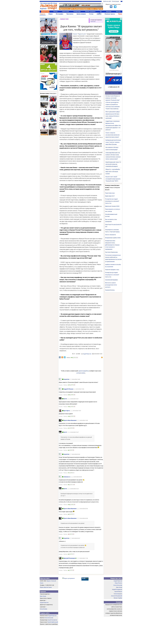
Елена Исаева (43, 609)
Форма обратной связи (46, 587)
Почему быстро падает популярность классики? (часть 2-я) (112, 274)
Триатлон (118, 11)
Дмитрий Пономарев (69, 558)
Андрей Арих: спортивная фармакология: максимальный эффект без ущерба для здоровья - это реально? (113, 125)
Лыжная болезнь (110, 290)
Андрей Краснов (87, 353)
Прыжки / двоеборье (90, 11)
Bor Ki (65, 398)
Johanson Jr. (67, 476)
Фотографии (59, 14)
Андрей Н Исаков (68, 389)
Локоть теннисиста (110, 234)
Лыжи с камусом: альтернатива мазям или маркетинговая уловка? (112, 135)
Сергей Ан (66, 379)
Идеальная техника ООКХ (112, 206)
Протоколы (69, 14)
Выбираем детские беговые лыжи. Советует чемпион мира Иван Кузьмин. (113, 142)
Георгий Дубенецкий (52, 622)
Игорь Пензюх (118, 583)
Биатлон (55, 11)
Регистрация (115, 1)
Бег (101, 11)
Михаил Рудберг (118, 598)
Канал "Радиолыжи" (79, 34)
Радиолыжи (93, 21)
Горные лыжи (65, 11)
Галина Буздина (118, 593)
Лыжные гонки (45, 11)
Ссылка (60, 385)
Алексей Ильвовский (116, 595)
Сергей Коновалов (52, 620)
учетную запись (80, 373)
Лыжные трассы (110, 14)
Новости (42, 14)
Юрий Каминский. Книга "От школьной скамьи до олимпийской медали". (113, 164)
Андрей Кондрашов (117, 589)
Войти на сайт (107, 1)
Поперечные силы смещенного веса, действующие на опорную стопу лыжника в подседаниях (112, 245)
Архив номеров (81, 14)
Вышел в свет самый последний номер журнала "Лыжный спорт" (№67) (113, 179)
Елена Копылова (48, 617)
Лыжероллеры (77, 11)
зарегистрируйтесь (83, 371)
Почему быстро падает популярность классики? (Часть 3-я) (112, 201)
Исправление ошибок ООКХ (112, 237)
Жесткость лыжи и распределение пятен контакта (111, 285)
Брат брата (67, 410)
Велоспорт (108, 11)
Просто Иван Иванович (70, 420)
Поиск (120, 14)
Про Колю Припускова (111, 252)
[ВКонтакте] (111, 6)
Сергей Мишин (118, 591)
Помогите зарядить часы (112, 269)
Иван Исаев (43, 596)
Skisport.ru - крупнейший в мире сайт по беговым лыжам (113, 171)
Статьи (91, 14)
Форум (50, 14)
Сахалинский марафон (111, 279)
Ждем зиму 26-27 (110, 196)
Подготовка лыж (110, 193)
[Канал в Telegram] (115, 6)
